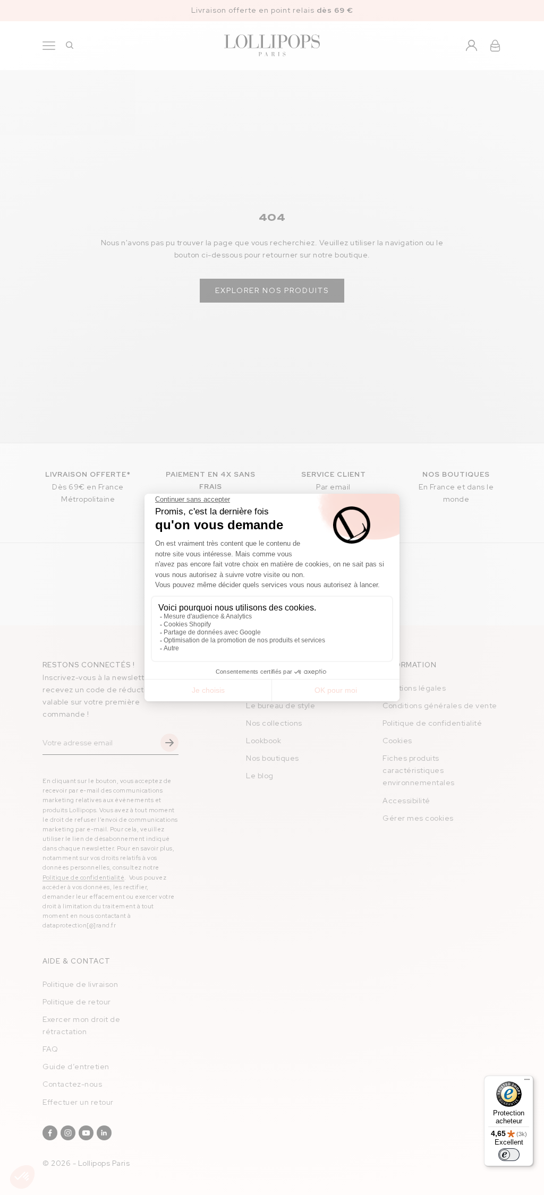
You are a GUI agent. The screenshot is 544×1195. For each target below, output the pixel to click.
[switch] (509, 1154)
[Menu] (527, 1082)
